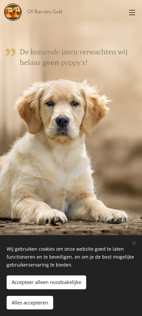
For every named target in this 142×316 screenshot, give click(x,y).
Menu (132, 12)
